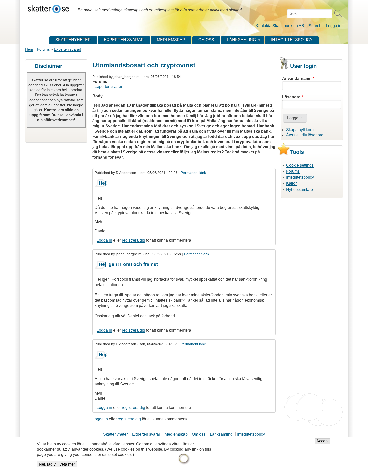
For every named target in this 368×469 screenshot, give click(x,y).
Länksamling (221, 434)
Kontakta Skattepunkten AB (280, 26)
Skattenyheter (115, 434)
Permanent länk (193, 173)
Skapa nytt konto (301, 130)
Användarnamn (297, 78)
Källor (291, 183)
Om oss (198, 434)
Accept (322, 441)
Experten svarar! (67, 49)
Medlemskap (176, 434)
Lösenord (291, 97)
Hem (29, 49)
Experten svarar (146, 434)
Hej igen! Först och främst (128, 264)
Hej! (103, 183)
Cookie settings (300, 165)
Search (315, 26)
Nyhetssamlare (299, 189)
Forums (43, 49)
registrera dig (133, 240)
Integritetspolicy (300, 177)
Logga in (333, 26)
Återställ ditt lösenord (304, 135)
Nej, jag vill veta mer (57, 464)
